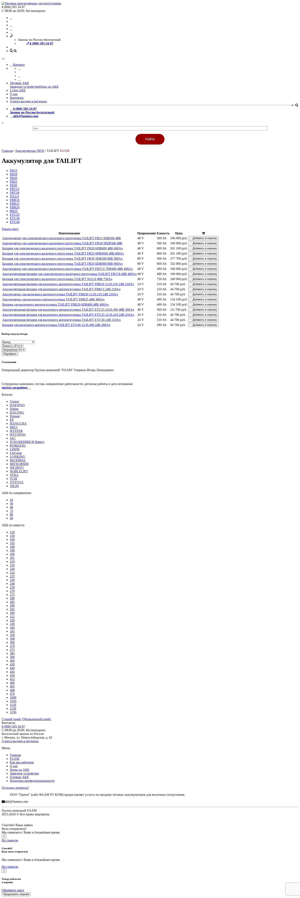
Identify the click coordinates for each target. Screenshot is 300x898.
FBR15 (14, 203)
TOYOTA (16, 482)
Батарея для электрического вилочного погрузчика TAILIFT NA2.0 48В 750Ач (57, 279)
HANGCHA (18, 423)
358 (12, 638)
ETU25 (15, 214)
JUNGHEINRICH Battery (27, 442)
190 (12, 550)
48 (11, 507)
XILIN (14, 486)
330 (12, 624)
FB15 (13, 170)
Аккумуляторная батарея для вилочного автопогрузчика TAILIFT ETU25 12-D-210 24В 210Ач (68, 314)
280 (12, 598)
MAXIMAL (18, 460)
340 (12, 627)
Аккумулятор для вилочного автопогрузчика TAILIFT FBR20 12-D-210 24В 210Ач (60, 294)
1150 (13, 708)
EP (12, 420)
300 (12, 613)
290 (12, 605)
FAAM (14, 758)
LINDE (15, 449)
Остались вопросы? (15, 787)
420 (12, 664)
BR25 (14, 211)
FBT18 (14, 192)
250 (12, 587)
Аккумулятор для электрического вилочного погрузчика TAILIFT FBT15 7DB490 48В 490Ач (67, 268)
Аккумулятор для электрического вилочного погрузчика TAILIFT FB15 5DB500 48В (61, 238)
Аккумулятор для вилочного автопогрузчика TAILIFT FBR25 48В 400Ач (53, 299)
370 (12, 646)
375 (12, 649)
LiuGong (16, 453)
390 (12, 657)
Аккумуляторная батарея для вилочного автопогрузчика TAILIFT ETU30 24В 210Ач (61, 320)
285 (12, 602)
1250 (13, 712)
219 (12, 565)
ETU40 (15, 222)
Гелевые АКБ (19, 777)
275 (12, 594)
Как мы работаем (22, 762)
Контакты (16, 97)
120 (12, 532)
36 (11, 503)
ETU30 (15, 218)
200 (12, 554)
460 (12, 682)
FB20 (13, 178)
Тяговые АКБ (19, 83)
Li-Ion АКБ (17, 90)
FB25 (13, 181)
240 (12, 583)
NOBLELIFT (19, 471)
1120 (13, 705)
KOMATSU (18, 445)
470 (12, 693)
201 (12, 558)
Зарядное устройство (24, 86)
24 (11, 500)
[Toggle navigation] (3, 58)
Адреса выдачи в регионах (28, 101)
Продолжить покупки (16, 894)
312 (12, 616)
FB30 (13, 185)
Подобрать (10, 353)
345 (12, 631)
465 (12, 686)
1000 (13, 697)
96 (11, 518)
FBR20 (14, 207)
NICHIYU (17, 467)
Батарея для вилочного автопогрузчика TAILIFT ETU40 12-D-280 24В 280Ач (56, 325)
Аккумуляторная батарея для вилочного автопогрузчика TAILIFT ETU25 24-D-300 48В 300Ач (68, 309)
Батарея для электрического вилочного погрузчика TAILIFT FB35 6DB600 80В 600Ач (62, 263)
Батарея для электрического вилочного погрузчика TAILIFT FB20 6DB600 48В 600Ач (62, 248)
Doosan (15, 416)
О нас (14, 94)
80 (11, 514)
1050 (13, 701)
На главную (10, 840)
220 (12, 569)
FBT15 (14, 189)
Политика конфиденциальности (32, 780)
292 (12, 609)
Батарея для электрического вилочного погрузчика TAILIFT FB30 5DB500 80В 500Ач (62, 258)
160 (12, 539)
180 (12, 547)
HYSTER (16, 431)
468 (12, 690)
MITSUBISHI (19, 464)
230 (12, 580)
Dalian (14, 409)
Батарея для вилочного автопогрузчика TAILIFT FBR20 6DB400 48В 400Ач (55, 304)
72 (11, 511)
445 (12, 671)
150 (12, 535)
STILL (14, 475)
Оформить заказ (13, 890)
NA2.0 (14, 196)
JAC (13, 438)
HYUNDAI (18, 434)
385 (12, 653)
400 (12, 660)
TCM (13, 478)
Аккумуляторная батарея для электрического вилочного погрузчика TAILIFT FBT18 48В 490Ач (69, 274)
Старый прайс (11, 719)
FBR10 (14, 200)
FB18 (13, 174)
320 (12, 620)
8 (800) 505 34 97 (13, 726)
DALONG (17, 412)
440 (12, 668)
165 (12, 543)
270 (12, 591)
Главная (15, 755)
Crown (14, 401)
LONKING (17, 456)
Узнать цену (10, 229)
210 (12, 561)
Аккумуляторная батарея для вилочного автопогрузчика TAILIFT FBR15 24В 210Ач (61, 289)
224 (12, 572)
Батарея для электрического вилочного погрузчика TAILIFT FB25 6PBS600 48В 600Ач (63, 253)
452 (12, 679)
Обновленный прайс (36, 719)
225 (12, 576)
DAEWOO (17, 405)
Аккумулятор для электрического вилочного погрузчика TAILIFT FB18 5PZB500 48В (62, 243)
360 (12, 642)
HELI (13, 427)
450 (12, 675)
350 (12, 635)
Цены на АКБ (48, 86)
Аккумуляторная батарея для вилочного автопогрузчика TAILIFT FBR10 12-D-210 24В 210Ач (68, 284)
